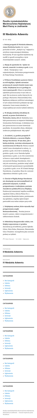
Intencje (8, 288)
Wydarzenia (9, 293)
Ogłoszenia (26, 239)
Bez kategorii (9, 280)
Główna (7, 286)
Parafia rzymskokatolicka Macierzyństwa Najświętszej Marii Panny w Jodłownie (17, 24)
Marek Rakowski (9, 239)
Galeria (7, 283)
